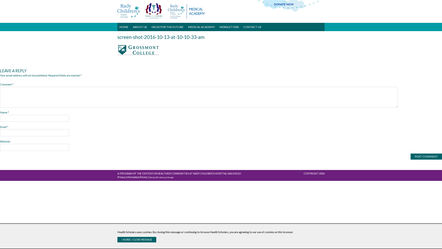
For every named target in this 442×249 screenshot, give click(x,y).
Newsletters (229, 27)
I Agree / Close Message (137, 239)
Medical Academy (201, 27)
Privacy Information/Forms (132, 177)
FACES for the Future (167, 27)
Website (5, 141)
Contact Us (252, 27)
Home (123, 27)
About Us (140, 27)
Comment (6, 84)
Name (4, 112)
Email (4, 126)
